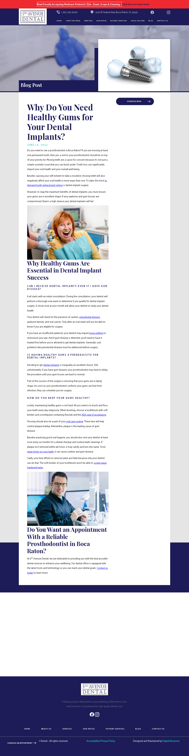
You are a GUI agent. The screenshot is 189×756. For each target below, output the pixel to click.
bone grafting (96, 333)
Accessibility (93, 741)
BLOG (150, 20)
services (67, 729)
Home (59, 20)
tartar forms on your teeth (40, 451)
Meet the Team (73, 20)
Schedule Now (134, 101)
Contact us (162, 20)
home (27, 729)
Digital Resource (171, 741)
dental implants (51, 365)
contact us (158, 729)
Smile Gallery (138, 20)
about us (46, 729)
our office (101, 20)
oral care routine (74, 421)
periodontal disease (89, 317)
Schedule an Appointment (19, 743)
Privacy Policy (108, 741)
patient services (115, 729)
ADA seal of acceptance (94, 414)
